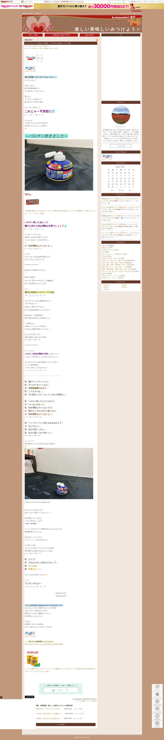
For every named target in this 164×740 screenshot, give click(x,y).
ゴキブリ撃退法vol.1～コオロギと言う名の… (45, 709)
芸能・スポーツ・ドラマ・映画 (112, 276)
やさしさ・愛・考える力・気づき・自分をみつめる (118, 271)
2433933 (135, 11)
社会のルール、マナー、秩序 (111, 278)
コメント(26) (80, 701)
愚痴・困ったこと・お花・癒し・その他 (115, 267)
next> (130, 190)
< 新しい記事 (32, 35)
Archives (121, 282)
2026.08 (106, 285)
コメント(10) (77, 709)
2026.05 (124, 285)
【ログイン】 (137, 13)
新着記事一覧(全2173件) (61, 35)
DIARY (30, 13)
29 (133, 184)
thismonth (121, 190)
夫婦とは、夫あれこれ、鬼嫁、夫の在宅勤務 (116, 260)
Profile (121, 102)
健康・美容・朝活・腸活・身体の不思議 (115, 263)
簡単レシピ (105, 247)
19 (121, 181)
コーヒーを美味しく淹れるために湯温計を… (45, 718)
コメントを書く (91, 701)
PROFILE (38, 13)
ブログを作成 (151, 2)
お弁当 (104, 252)
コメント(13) (79, 714)
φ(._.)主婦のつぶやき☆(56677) (39, 46)
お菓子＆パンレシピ (108, 250)
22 (133, 181)
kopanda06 (106, 224)
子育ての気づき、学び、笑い (111, 258)
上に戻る (157, 727)
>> (135, 2)
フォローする (157, 697)
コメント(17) (77, 718)
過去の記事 (157, 705)
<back (112, 190)
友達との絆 (105, 273)
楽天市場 (160, 2)
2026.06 (106, 289)
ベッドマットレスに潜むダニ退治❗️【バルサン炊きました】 (46, 43)
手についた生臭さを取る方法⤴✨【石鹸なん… (46, 714)
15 (133, 178)
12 (121, 178)
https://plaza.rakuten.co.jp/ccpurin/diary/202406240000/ (44, 644)
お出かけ (105, 256)
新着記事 (157, 719)
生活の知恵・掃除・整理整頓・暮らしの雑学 (44, 48)
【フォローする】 (126, 13)
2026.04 (124, 287)
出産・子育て (28, 2)
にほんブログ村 (30, 71)
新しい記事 (157, 712)
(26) (69, 43)
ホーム (157, 690)
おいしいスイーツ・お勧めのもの (113, 254)
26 (121, 184)
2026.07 (106, 287)
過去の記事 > (89, 35)
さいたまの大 (106, 233)
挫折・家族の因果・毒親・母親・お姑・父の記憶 (118, 269)
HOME (24, 13)
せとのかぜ (105, 207)
